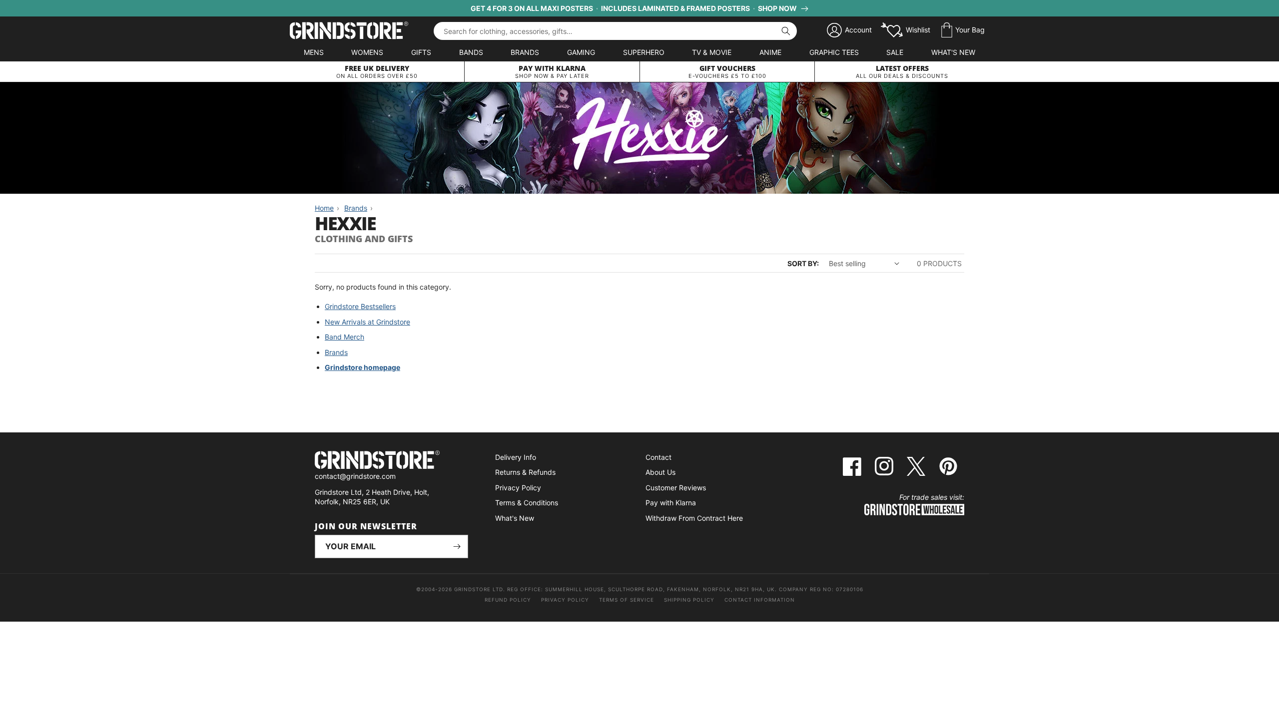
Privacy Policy (518, 487)
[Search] (786, 31)
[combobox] (615, 31)
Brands (525, 52)
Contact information (759, 600)
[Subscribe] (457, 546)
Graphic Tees (834, 52)
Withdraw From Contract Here (694, 518)
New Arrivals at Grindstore (367, 322)
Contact (658, 457)
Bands (471, 52)
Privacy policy (565, 600)
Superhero (643, 52)
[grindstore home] (391, 461)
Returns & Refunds (525, 472)
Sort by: (803, 263)
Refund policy (508, 600)
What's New (953, 52)
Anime (770, 52)
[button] (963, 30)
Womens (367, 52)
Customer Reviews (675, 487)
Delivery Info (515, 457)
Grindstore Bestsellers (360, 306)
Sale (894, 52)
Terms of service (626, 600)
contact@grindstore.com (355, 476)
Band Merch (344, 337)
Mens (314, 52)
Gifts (421, 52)
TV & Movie (711, 52)
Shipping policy (689, 600)
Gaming (581, 52)
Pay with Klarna (670, 502)
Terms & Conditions (526, 502)
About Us (660, 472)
